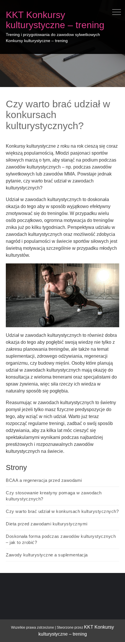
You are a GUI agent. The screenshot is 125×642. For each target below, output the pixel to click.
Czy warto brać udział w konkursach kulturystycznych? (62, 511)
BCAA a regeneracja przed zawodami (44, 480)
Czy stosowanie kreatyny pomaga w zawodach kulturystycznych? (54, 495)
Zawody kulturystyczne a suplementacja (47, 554)
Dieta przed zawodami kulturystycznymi (47, 523)
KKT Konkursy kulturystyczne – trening (55, 20)
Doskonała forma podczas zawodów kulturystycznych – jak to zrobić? (61, 539)
